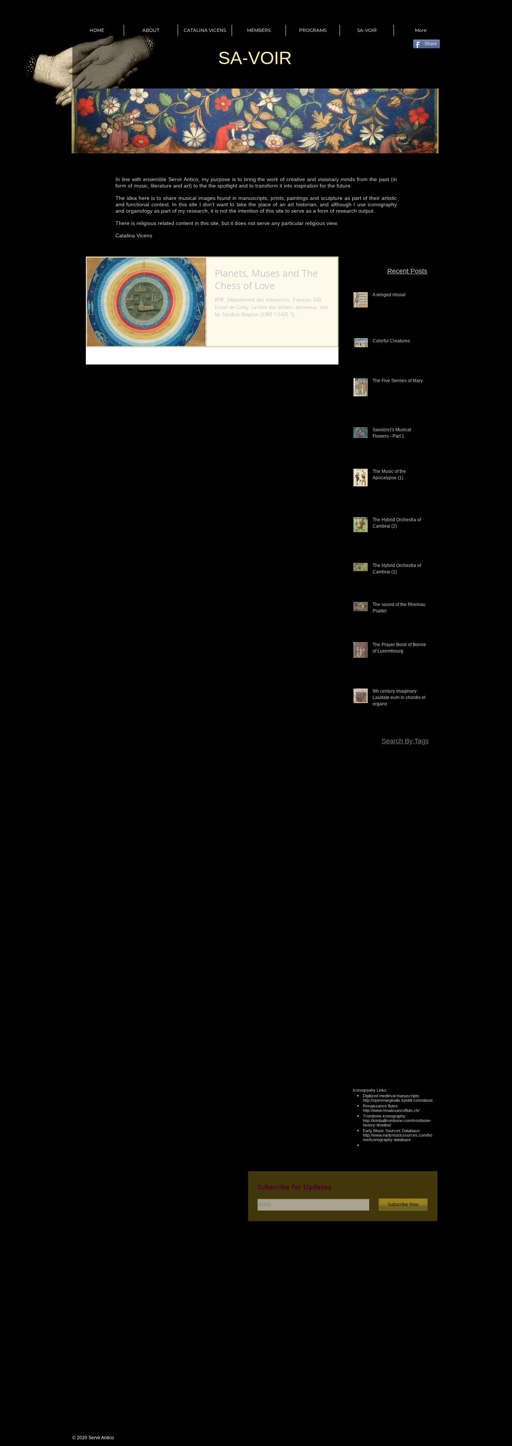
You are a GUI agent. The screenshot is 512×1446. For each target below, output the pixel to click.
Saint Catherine (375, 985)
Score (405, 985)
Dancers (424, 811)
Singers (364, 996)
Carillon (425, 789)
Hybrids (400, 876)
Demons (388, 822)
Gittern (410, 865)
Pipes (405, 952)
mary (428, 1050)
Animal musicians (413, 767)
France (367, 865)
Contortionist (419, 800)
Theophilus (421, 996)
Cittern (392, 800)
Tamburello (390, 996)
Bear (412, 778)
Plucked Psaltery (414, 963)
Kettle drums (376, 887)
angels (370, 1039)
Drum (427, 822)
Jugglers (424, 876)
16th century (419, 756)
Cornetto (374, 811)
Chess (371, 800)
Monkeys (396, 909)
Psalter (374, 974)
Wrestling (423, 1028)
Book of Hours (395, 789)
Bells (428, 778)
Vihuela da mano (414, 1017)
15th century (385, 756)
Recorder (423, 974)
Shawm (425, 985)
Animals (367, 778)
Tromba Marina (416, 1007)
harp (412, 1050)
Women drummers (385, 1028)
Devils (409, 822)
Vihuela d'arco (372, 1017)
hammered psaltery (379, 1050)
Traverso (382, 1007)
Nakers (425, 919)
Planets (425, 952)
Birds (367, 789)
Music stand (377, 919)
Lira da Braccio (371, 898)
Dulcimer (404, 843)
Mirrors (373, 909)
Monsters (423, 909)
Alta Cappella (372, 767)
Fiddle (426, 843)
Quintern (397, 974)
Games (388, 865)
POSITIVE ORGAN (411, 941)
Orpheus (423, 930)
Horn (428, 865)
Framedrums (418, 854)
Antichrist (392, 778)
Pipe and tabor (376, 952)
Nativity (400, 930)
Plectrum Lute (373, 963)
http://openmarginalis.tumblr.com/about (398, 1100)
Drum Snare (419, 833)
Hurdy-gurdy (372, 876)
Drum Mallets (385, 833)
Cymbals (399, 811)
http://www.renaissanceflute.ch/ (391, 1110)
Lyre (398, 898)
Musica (404, 919)
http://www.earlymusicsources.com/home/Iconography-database (397, 1137)
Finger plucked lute (376, 854)
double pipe (420, 1039)
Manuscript (421, 898)
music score (420, 1061)
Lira (429, 887)
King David (408, 887)
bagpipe (392, 1039)
